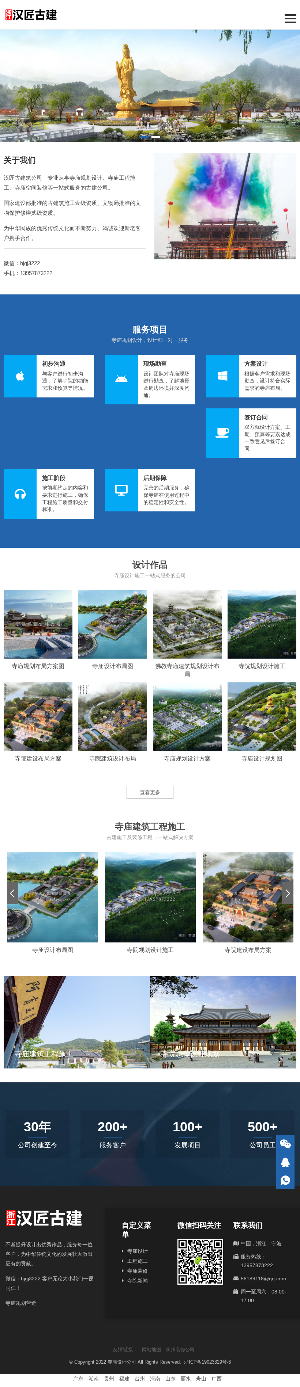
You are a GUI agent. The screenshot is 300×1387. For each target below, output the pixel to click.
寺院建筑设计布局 (112, 758)
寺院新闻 (137, 1281)
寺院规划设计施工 (262, 666)
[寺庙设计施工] (150, 86)
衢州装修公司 (180, 1349)
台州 (140, 1379)
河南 (155, 1379)
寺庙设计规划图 (261, 758)
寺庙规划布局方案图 (38, 666)
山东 (170, 1379)
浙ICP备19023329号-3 (207, 1362)
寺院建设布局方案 (38, 758)
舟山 (201, 1379)
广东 (78, 1379)
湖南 (94, 1379)
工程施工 (137, 1261)
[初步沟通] (49, 376)
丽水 (186, 1379)
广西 (216, 1379)
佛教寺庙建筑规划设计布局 (187, 670)
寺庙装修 (137, 1271)
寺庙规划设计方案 (187, 758)
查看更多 (150, 792)
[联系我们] (285, 1162)
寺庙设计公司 (122, 1362)
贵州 (109, 1379)
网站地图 (151, 1349)
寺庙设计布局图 (112, 666)
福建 (124, 1379)
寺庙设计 (137, 1251)
